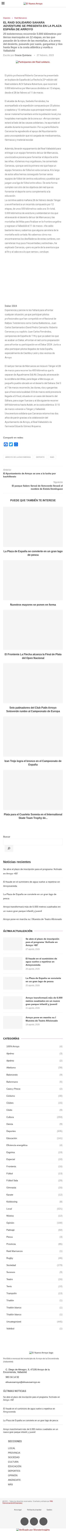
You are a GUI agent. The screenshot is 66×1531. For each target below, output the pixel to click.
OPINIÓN (12, 1475)
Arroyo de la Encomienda (18, 457)
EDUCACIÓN (14, 1466)
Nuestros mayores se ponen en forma (33, 604)
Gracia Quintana (23, 55)
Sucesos (34, 1272)
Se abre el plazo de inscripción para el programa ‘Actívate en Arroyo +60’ (42, 942)
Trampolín (34, 1293)
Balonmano (34, 1081)
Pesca (34, 1237)
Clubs (34, 1110)
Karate (34, 1194)
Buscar (6, 836)
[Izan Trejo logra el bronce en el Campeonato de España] (33, 737)
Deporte (40, 457)
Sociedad (34, 1265)
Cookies (49, 1510)
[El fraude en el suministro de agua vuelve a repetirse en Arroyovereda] (12, 963)
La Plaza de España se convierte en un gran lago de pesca (43, 980)
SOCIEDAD (14, 1457)
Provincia (34, 1244)
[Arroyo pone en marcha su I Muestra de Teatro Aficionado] (12, 1022)
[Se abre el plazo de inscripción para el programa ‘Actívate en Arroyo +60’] (12, 943)
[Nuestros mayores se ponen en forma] (33, 580)
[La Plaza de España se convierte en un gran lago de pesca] (33, 527)
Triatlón (34, 1300)
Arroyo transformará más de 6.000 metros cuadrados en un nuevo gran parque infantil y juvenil (44, 1000)
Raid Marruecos (20, 18)
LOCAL (11, 1448)
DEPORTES (14, 1471)
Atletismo (34, 1067)
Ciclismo (34, 1096)
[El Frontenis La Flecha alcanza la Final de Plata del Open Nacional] (33, 630)
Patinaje (34, 1230)
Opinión (34, 1223)
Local (34, 1208)
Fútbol (34, 1173)
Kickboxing (34, 1201)
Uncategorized (34, 1321)
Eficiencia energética (34, 1145)
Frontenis (34, 1166)
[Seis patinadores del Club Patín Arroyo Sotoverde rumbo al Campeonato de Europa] (33, 683)
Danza (34, 1124)
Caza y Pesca (34, 1088)
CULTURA (13, 1461)
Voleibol (34, 1328)
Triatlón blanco (34, 1307)
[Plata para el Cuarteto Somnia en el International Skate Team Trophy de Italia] (33, 790)
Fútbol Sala (34, 1180)
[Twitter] (34, 1521)
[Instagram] (43, 1521)
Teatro (34, 1279)
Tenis (34, 1286)
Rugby (34, 1258)
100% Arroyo (34, 1046)
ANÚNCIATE (14, 1480)
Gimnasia (34, 1187)
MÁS (10, 1484)
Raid (52, 457)
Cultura (34, 1117)
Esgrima (34, 1152)
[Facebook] (25, 1521)
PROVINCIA (14, 1452)
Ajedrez (34, 1053)
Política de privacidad (34, 1510)
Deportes (6, 18)
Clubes (34, 1103)
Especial (34, 1159)
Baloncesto (34, 1074)
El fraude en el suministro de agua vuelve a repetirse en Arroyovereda (41, 961)
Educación (34, 1138)
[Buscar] (9, 848)
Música (34, 1215)
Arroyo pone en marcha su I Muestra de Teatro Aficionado (32, 919)
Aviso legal (18, 1510)
